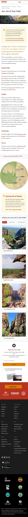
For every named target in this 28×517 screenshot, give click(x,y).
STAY (15, 421)
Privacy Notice (12, 368)
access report (10, 87)
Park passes (4, 431)
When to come (4, 426)
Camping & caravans (18, 424)
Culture (3, 413)
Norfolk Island (20, 487)
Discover (14, 6)
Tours (15, 409)
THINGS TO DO (17, 404)
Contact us (16, 444)
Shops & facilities (18, 428)
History (3, 416)
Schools (16, 418)
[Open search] (26, 2)
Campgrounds (21, 222)
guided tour (20, 146)
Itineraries (16, 413)
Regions (19, 6)
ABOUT (15, 437)
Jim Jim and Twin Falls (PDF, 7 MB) (12, 156)
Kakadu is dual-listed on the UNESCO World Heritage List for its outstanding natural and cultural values (23, 393)
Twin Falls (11, 73)
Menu (19, 2)
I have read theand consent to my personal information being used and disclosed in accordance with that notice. (13, 369)
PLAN (2, 421)
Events (15, 411)
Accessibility (17, 441)
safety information (17, 209)
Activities (16, 407)
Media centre (4, 441)
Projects (3, 446)
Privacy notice (17, 453)
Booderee (7, 487)
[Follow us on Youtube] (9, 457)
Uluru (20, 479)
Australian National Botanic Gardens (7, 502)
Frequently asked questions (20, 448)
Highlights (3, 407)
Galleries (16, 416)
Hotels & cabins (17, 426)
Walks (4, 222)
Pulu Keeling (20, 495)
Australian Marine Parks (20, 502)
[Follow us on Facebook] (2, 457)
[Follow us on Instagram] (7, 457)
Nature (3, 411)
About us (16, 439)
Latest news (4, 439)
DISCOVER (3, 404)
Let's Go (14, 364)
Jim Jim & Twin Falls (5, 8)
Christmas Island (8, 495)
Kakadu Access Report (6, 444)
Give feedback (17, 446)
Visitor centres (4, 433)
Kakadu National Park (4, 2)
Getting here (4, 428)
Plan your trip (4, 424)
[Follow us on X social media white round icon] (4, 457)
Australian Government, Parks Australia (6, 393)
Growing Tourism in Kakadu (20, 450)
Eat (15, 431)
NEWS (2, 437)
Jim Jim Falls (4, 105)
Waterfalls (12, 222)
